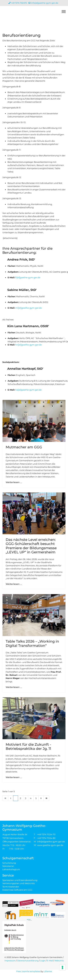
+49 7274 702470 (19, 3)
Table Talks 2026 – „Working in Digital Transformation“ (32, 643)
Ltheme (48, 971)
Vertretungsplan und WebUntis (18, 883)
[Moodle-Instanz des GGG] (10, 915)
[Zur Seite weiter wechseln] (41, 798)
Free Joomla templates (28, 971)
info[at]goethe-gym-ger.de (44, 3)
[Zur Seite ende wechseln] (46, 798)
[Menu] (64, 12)
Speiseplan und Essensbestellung (19, 880)
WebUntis (59, 960)
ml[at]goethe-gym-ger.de (28, 308)
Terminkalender (10, 886)
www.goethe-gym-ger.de (50, 845)
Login (42, 960)
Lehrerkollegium (11, 869)
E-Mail (50, 960)
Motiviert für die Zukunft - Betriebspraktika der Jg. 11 (28, 746)
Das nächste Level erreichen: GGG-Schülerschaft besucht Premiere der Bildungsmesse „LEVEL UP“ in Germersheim (31, 546)
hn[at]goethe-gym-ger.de (28, 344)
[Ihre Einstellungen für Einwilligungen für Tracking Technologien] (62, 967)
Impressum (9, 960)
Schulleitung (9, 863)
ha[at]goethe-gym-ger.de (28, 390)
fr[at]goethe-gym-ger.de (27, 277)
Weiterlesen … (14, 482)
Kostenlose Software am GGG (17, 890)
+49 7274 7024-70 (46, 834)
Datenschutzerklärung (27, 960)
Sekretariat (8, 866)
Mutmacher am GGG (24, 447)
